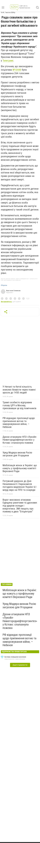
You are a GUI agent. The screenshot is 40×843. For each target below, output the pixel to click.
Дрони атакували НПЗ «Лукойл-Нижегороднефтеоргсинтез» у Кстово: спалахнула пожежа (20, 439)
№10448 (16, 69)
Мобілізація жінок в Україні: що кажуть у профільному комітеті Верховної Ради (20, 468)
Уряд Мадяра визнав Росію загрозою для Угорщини (17, 454)
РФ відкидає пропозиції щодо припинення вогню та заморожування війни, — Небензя (19, 423)
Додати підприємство (20, 665)
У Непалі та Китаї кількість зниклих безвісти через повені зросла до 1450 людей (19, 389)
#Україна (4, 285)
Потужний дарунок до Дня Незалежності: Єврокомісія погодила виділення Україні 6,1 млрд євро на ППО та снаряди (20, 485)
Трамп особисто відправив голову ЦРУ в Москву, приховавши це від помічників (19, 405)
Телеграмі (8, 60)
